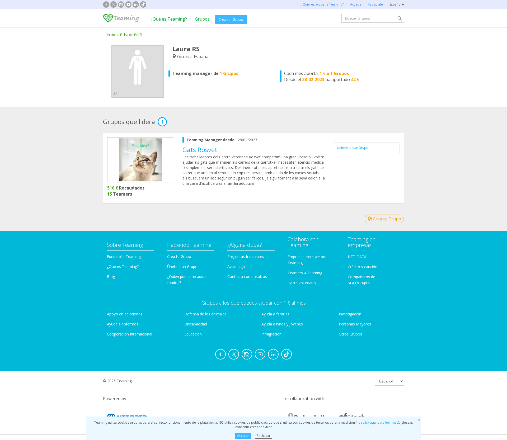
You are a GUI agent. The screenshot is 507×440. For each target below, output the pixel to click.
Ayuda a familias (275, 313)
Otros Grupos (350, 334)
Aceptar (243, 435)
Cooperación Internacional (129, 334)
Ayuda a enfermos (122, 324)
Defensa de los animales (205, 313)
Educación (193, 334)
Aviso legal (236, 266)
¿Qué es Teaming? (169, 19)
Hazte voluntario (302, 282)
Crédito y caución (362, 266)
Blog (111, 276)
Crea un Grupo (230, 19)
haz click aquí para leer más (377, 422)
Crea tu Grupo (386, 219)
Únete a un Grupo (182, 266)
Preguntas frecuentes (245, 256)
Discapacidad (195, 324)
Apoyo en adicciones (124, 313)
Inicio (111, 34)
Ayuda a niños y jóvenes (282, 324)
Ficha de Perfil (131, 34)
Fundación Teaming (124, 256)
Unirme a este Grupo (352, 147)
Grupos (202, 19)
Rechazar (263, 435)
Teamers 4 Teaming (305, 272)
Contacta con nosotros (247, 276)
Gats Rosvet (199, 149)
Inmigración (271, 334)
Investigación (350, 313)
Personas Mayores (355, 324)
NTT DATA (357, 256)
